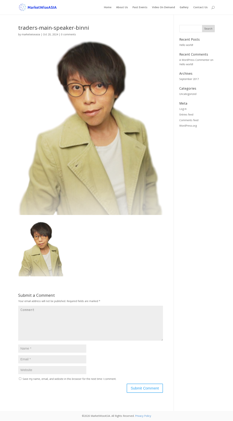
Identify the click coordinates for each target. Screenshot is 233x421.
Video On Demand (163, 7)
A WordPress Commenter (194, 60)
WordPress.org (188, 125)
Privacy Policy (143, 416)
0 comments (68, 34)
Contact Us (200, 7)
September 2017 (189, 79)
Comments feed (188, 120)
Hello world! (186, 45)
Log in (183, 109)
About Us (122, 7)
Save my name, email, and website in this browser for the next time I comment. (69, 379)
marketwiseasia (31, 34)
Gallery (184, 7)
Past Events (140, 7)
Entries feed (186, 114)
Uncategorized (187, 94)
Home (107, 7)
